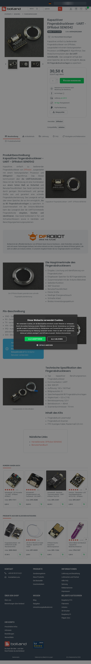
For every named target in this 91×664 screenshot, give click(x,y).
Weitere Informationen (63, 333)
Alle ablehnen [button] (57, 339)
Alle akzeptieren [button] (35, 339)
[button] (45, 345)
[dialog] (45, 332)
